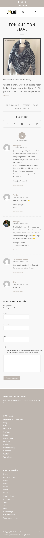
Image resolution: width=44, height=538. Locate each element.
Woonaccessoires (10, 518)
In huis (5, 483)
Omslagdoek (8, 496)
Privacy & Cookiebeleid (22, 532)
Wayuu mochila (9, 515)
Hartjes (6, 480)
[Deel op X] (22, 123)
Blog (5, 422)
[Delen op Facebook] (7, 123)
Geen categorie (9, 477)
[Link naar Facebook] (18, 2)
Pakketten (7, 444)
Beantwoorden (18, 185)
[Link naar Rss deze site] (25, 2)
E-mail (6, 325)
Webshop (7, 450)
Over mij (6, 441)
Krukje (5, 486)
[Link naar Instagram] (22, 2)
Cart (5, 425)
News (5, 493)
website (7, 95)
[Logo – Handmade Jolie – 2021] (18, 12)
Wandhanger (8, 511)
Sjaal (5, 502)
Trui (4, 505)
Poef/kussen (8, 499)
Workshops (7, 457)
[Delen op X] (14, 123)
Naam (6, 313)
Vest (5, 508)
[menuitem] (22, 5)
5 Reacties (26, 105)
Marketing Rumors (24, 535)
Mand (5, 489)
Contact (6, 432)
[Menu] (27, 12)
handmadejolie (22, 108)
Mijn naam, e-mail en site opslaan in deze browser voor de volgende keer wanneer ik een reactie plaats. (25, 351)
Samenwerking (9, 447)
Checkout (7, 429)
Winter (6, 454)
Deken (5, 474)
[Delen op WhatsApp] (29, 123)
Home (5, 435)
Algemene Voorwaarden (13, 419)
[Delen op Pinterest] (37, 123)
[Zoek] (22, 12)
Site (5, 336)
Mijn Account (23, 5)
